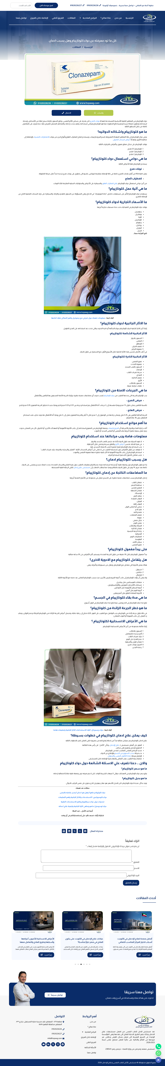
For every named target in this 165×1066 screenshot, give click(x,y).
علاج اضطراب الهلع (110, 183)
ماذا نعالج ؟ (106, 18)
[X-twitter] (53, 1044)
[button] (85, 831)
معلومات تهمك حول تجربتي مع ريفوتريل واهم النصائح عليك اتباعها (78, 318)
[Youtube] (44, 1044)
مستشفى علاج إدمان (82, 467)
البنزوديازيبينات (113, 428)
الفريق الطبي (58, 18)
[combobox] (21, 5)
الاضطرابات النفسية (41, 137)
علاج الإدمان (114, 745)
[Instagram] (58, 1044)
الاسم (136, 868)
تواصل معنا (21, 18)
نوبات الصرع (95, 121)
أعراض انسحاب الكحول (121, 140)
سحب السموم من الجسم (124, 753)
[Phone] (158, 1046)
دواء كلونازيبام (109, 395)
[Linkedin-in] (48, 1044)
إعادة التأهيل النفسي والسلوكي (119, 756)
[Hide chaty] (158, 1060)
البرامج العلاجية (90, 18)
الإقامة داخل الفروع (39, 18)
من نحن (118, 18)
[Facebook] (63, 1044)
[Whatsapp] (158, 1053)
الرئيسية (129, 18)
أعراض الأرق (119, 444)
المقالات (71, 18)
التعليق (135, 862)
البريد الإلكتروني (133, 875)
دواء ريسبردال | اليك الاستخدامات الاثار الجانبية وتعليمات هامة (78, 730)
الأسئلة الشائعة (90, 1047)
